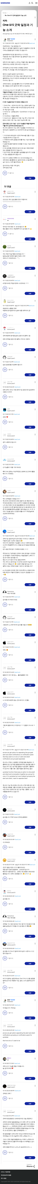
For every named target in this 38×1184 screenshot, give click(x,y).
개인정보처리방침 (6, 1175)
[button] (32, 39)
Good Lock (32, 43)
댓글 (30, 178)
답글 (30, 211)
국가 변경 (3, 1178)
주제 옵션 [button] (32, 17)
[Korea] (5, 3)
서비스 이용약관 (5, 1172)
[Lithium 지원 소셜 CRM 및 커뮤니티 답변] (31, 1166)
